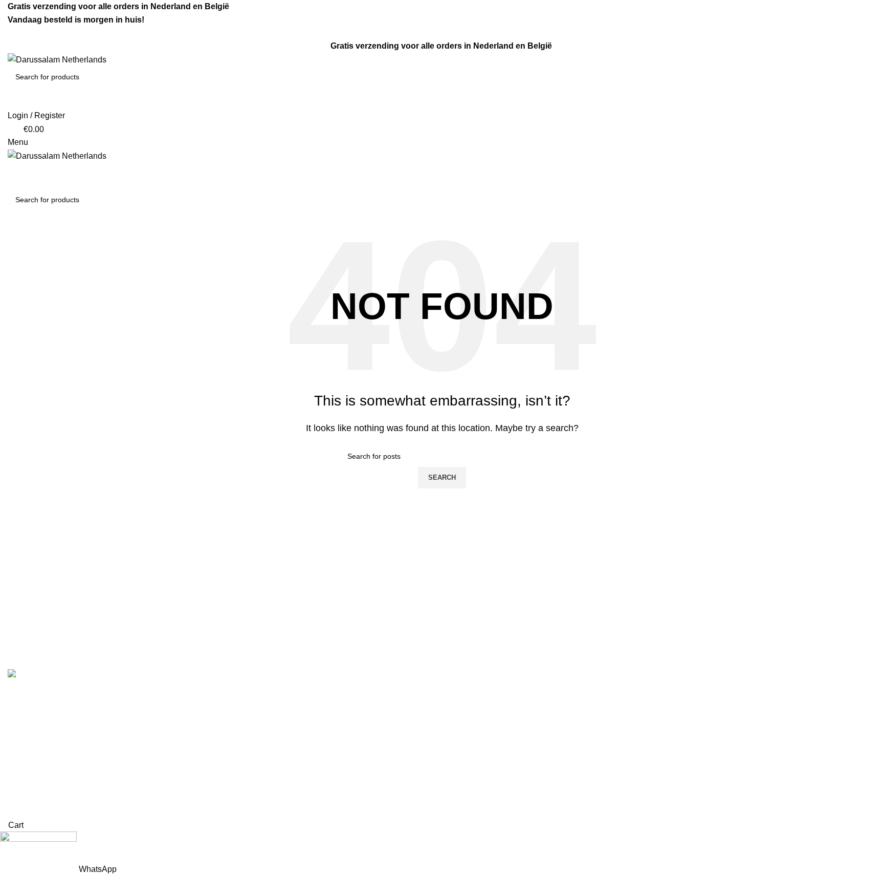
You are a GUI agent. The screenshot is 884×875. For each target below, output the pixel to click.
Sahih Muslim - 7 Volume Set (502, 715)
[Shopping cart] (11, 168)
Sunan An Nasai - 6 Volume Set (507, 791)
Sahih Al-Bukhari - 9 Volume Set (508, 696)
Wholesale (248, 773)
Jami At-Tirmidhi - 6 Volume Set (506, 734)
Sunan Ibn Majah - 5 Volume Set (508, 773)
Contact (243, 715)
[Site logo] (57, 59)
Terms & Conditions (264, 696)
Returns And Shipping (268, 734)
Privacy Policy (254, 754)
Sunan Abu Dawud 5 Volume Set (509, 754)
